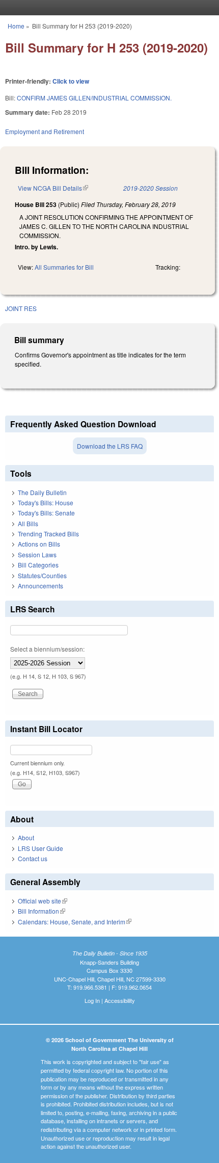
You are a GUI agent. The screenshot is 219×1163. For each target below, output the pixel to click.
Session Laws (37, 554)
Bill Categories (38, 564)
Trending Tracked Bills (48, 533)
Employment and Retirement (44, 131)
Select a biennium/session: (47, 648)
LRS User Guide (40, 848)
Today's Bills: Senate (46, 512)
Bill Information (41, 911)
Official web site (42, 900)
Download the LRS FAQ (110, 446)
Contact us (32, 858)
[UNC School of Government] (107, 7)
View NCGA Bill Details (53, 188)
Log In (92, 1000)
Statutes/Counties (42, 575)
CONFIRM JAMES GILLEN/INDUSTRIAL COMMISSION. (94, 97)
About (26, 837)
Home (16, 25)
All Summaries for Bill (64, 267)
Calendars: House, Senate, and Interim (74, 921)
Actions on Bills (39, 543)
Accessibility (119, 1000)
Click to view (70, 81)
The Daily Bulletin (42, 492)
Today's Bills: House (45, 502)
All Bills (28, 523)
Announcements (40, 585)
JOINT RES (21, 308)
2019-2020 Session (150, 188)
